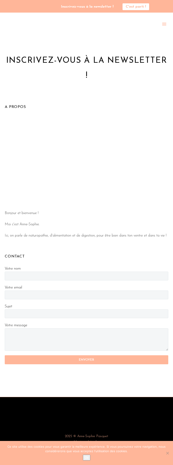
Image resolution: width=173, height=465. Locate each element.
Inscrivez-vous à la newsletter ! (87, 7)
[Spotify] (39, 7)
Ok (87, 457)
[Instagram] (26, 7)
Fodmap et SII (150, 30)
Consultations (121, 30)
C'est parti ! (136, 7)
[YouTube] (33, 7)
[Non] (167, 453)
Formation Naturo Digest (82, 30)
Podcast (47, 30)
